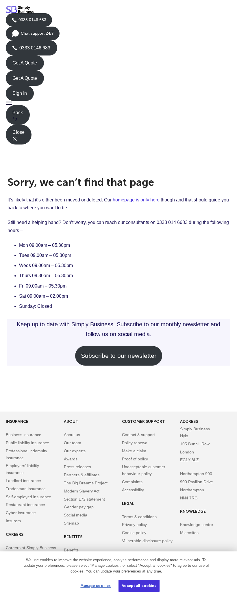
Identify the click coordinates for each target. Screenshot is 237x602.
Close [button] (18, 132)
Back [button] (17, 112)
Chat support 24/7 (33, 35)
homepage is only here (136, 199)
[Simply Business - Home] (21, 9)
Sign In (19, 93)
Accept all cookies (139, 586)
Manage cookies (95, 586)
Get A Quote (24, 62)
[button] (118, 103)
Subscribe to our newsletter (118, 355)
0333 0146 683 (29, 22)
